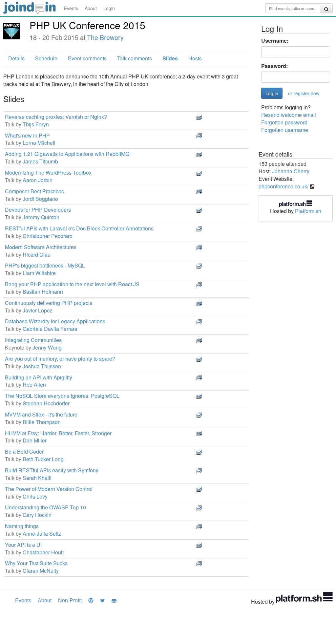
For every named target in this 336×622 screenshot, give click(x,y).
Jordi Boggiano (40, 199)
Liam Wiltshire (39, 273)
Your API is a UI (23, 544)
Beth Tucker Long (43, 459)
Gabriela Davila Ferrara (50, 328)
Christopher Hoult (43, 552)
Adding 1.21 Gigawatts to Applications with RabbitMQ (67, 154)
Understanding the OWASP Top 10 (45, 507)
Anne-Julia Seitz (42, 533)
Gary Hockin (37, 515)
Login (109, 8)
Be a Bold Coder (24, 451)
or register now (303, 93)
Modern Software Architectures (40, 247)
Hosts (195, 58)
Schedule (46, 58)
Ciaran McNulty (41, 570)
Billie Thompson (42, 422)
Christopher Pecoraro (48, 236)
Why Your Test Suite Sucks (36, 563)
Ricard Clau (37, 254)
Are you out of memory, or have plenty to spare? (60, 358)
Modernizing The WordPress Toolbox (48, 172)
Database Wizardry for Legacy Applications (55, 321)
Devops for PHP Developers (38, 209)
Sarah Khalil (37, 478)
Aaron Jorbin (37, 180)
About (91, 8)
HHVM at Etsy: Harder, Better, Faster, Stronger (58, 433)
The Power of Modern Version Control (49, 489)
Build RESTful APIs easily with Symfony (51, 470)
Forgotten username (284, 130)
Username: (274, 40)
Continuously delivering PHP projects (48, 303)
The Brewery (105, 37)
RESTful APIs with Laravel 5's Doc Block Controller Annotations (79, 228)
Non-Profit (70, 600)
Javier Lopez (37, 310)
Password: (274, 66)
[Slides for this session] (199, 116)
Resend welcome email (288, 114)
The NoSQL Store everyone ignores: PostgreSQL (62, 395)
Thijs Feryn (36, 124)
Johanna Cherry (290, 171)
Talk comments (134, 58)
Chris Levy (35, 496)
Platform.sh (308, 211)
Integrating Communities (33, 340)
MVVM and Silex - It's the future (41, 414)
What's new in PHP (27, 135)
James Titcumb (40, 161)
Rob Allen (34, 384)
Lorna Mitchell (39, 142)
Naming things (22, 526)
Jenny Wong (47, 347)
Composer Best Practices (34, 191)
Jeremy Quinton (41, 217)
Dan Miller (35, 440)
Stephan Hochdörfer (46, 403)
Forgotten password (284, 122)
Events (71, 8)
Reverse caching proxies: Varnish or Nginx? (56, 116)
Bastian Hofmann (43, 291)
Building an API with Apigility (38, 377)
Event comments (87, 58)
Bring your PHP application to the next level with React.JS (72, 284)
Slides (170, 58)
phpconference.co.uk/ (283, 186)
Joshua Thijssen (42, 366)
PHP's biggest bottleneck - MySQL (45, 265)
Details (16, 58)
